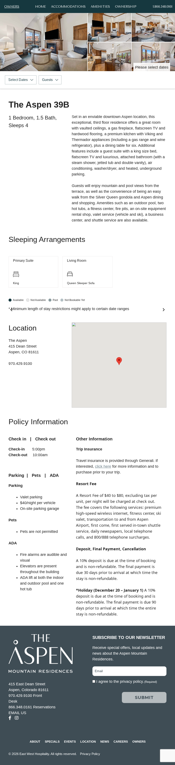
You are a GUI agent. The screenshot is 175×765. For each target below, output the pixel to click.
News (104, 741)
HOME (40, 7)
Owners (11, 7)
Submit (144, 697)
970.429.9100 (20, 695)
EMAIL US (17, 713)
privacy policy (131, 681)
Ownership (125, 7)
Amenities (100, 7)
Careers (121, 741)
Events (70, 741)
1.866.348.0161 (162, 7)
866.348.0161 (20, 707)
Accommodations (68, 7)
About (35, 741)
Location (88, 741)
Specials (52, 741)
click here (103, 466)
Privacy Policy (90, 754)
